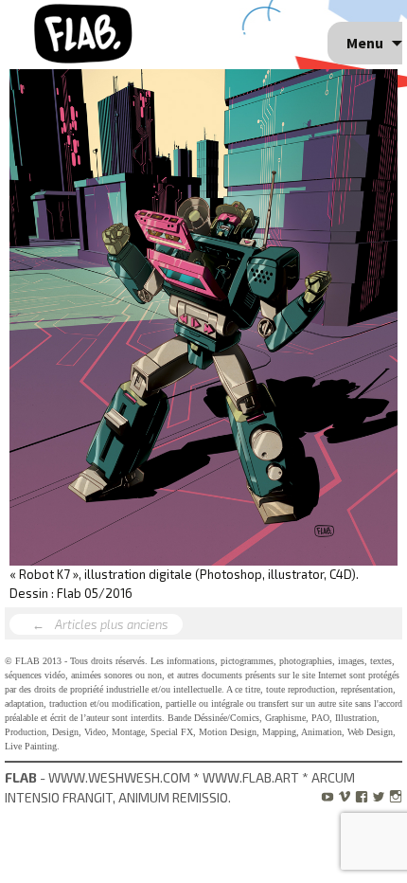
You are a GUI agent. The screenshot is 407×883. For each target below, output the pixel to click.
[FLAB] (85, 32)
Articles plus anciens (100, 624)
